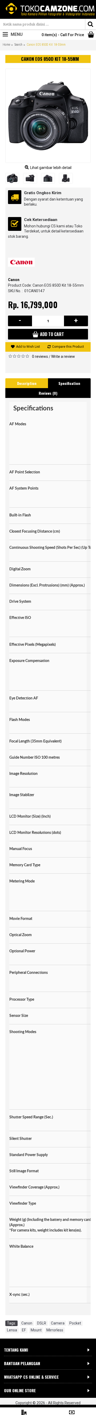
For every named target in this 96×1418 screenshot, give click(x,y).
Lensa (12, 1330)
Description (27, 383)
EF (24, 1330)
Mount (36, 1330)
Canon (13, 280)
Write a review (63, 356)
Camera (58, 1323)
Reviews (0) (48, 393)
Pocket (75, 1323)
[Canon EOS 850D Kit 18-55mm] (48, 116)
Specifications (33, 408)
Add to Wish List (28, 347)
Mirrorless (54, 1330)
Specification (69, 383)
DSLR (41, 1323)
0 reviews (40, 356)
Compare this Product (68, 347)
